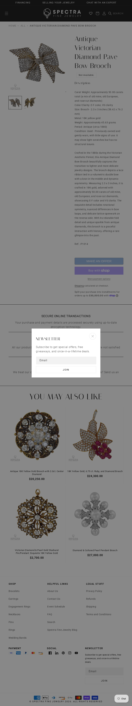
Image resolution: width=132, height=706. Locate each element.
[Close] (92, 336)
